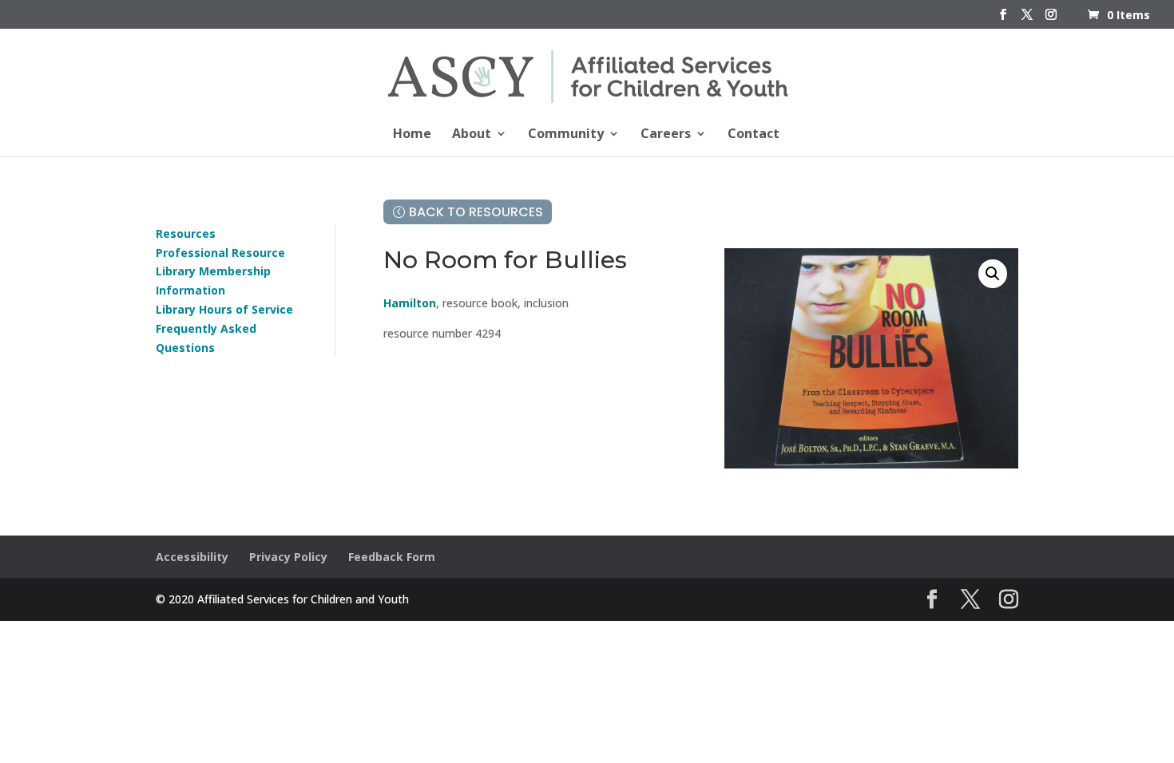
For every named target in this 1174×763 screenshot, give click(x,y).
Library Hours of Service (224, 309)
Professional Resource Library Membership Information (220, 271)
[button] (992, 273)
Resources (186, 233)
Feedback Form (391, 556)
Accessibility (192, 556)
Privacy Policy (288, 556)
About (471, 135)
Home (412, 135)
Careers (666, 135)
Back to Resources (476, 212)
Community (566, 135)
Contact (753, 135)
